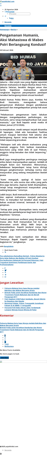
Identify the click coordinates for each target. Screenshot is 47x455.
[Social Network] (5, 16)
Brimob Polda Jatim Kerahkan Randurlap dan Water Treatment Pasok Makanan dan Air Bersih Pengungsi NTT (26, 294)
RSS (12, 18)
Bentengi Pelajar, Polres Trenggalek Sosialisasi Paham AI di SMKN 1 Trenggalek (24, 304)
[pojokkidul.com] (7, 1)
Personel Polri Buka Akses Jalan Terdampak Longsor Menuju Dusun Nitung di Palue (22, 309)
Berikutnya (9, 346)
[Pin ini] (5, 273)
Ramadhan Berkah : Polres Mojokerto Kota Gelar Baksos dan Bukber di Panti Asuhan (22, 257)
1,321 (7, 344)
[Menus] (1, 3)
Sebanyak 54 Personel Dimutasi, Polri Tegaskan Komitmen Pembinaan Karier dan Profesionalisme (21, 262)
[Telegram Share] (5, 275)
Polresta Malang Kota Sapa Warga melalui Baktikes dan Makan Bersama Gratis (22, 289)
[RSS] (5, 252)
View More (4, 358)
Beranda (8, 450)
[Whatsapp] (5, 277)
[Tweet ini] (6, 270)
